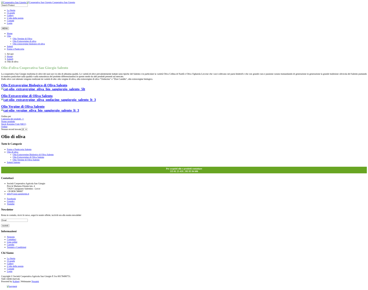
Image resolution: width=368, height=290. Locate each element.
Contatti (10, 20)
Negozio (11, 237)
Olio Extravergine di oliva (24, 41)
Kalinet (16, 281)
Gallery (10, 15)
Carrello (10, 244)
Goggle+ (11, 201)
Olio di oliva (12, 152)
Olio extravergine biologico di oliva (29, 44)
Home (10, 33)
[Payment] (12, 286)
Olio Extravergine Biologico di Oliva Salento (34, 85)
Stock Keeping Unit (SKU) (13, 124)
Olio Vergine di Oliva (22, 38)
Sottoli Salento (13, 162)
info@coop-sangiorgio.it (18, 194)
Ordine (4, 126)
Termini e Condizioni (16, 247)
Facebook (11, 199)
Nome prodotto (8, 121)
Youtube (11, 204)
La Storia (11, 10)
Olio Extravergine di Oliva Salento (27, 96)
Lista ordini (12, 242)
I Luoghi (11, 13)
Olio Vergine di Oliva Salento (23, 106)
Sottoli (10, 46)
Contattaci (11, 239)
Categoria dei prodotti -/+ (12, 119)
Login (9, 23)
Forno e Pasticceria (15, 49)
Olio (9, 36)
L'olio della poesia (15, 18)
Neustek (35, 281)
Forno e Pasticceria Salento (19, 149)
